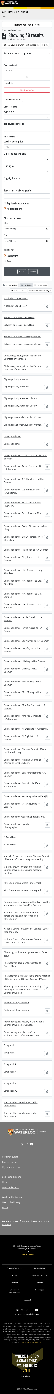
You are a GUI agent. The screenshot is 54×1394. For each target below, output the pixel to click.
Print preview (11, 285)
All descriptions (14, 208)
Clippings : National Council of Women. (23, 417)
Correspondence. (12, 436)
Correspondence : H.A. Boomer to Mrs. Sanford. (23, 595)
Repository (9, 111)
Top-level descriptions (18, 203)
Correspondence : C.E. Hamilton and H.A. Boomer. (24, 481)
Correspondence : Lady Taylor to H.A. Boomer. (26, 640)
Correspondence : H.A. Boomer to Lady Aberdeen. (23, 572)
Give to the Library (11, 1202)
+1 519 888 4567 (29, 1254)
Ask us (5, 1207)
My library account (11, 1167)
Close (18, 30)
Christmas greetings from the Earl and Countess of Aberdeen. (23, 357)
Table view (42, 285)
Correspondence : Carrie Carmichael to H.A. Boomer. (25, 457)
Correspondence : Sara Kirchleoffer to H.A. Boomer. (25, 774)
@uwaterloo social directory (27, 1314)
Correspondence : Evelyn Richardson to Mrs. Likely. (26, 528)
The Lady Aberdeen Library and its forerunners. (20, 1104)
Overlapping (12, 255)
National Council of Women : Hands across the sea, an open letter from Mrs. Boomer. (27, 904)
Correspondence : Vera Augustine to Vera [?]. (26, 796)
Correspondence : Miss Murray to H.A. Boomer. (22, 683)
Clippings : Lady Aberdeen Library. (20, 398)
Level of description (13, 141)
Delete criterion (27, 90)
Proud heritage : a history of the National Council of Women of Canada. (24, 1023)
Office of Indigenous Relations (31, 1342)
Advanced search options (17, 53)
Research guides (10, 1156)
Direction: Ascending (39, 290)
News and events (10, 1187)
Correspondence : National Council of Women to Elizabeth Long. (26, 751)
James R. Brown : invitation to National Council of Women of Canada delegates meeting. (26, 858)
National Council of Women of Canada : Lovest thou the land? (26, 930)
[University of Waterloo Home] (9, 3)
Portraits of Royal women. (16, 1002)
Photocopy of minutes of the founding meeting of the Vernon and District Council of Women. (27, 977)
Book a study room (11, 1176)
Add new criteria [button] (13, 99)
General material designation (18, 190)
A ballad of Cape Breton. (16, 298)
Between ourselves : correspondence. (22, 336)
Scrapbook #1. (11, 1064)
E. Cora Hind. (10, 837)
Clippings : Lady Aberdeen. (17, 379)
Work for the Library (12, 1197)
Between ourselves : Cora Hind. (19, 317)
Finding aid (9, 165)
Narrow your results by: (27, 24)
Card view (27, 285)
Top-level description (14, 123)
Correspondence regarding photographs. (24, 816)
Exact (9, 261)
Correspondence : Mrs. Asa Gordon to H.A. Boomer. (25, 707)
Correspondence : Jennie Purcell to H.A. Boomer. (23, 619)
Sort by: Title (17, 290)
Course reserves (10, 1162)
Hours (5, 1182)
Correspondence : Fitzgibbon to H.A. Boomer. (26, 549)
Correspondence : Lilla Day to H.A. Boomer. (25, 661)
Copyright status (12, 178)
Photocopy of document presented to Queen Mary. (26, 954)
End (5, 235)
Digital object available (15, 153)
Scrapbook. (9, 1045)
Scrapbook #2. (11, 1083)
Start (6, 223)
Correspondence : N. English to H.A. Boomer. (26, 728)
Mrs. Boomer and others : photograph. (23, 882)
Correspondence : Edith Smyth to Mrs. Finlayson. (22, 504)
